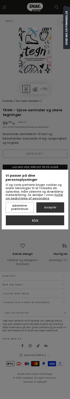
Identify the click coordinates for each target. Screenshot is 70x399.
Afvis (35, 220)
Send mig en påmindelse (66, 28)
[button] (56, 7)
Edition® (42, 382)
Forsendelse (21, 127)
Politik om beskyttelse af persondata (34, 196)
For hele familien (27, 101)
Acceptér (50, 207)
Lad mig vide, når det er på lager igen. (35, 169)
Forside (8, 101)
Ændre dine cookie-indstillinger (35, 374)
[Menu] (4, 7)
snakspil (28, 377)
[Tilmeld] (65, 313)
